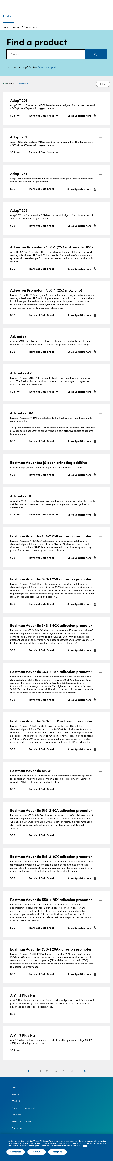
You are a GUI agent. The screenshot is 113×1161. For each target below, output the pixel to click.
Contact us (17, 1128)
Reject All (36, 1152)
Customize (15, 1152)
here (85, 1146)
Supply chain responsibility (24, 1108)
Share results (23, 84)
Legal (14, 1087)
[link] (56, 108)
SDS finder (17, 1101)
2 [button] (47, 1071)
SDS (12, 115)
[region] (56, 1147)
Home (5, 27)
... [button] (51, 1073)
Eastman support (47, 67)
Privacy (15, 1094)
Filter (103, 83)
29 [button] (72, 1071)
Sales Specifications (79, 115)
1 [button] (40, 1071)
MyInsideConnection (21, 1121)
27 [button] (56, 1071)
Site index (16, 1114)
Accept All (57, 1152)
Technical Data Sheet (41, 115)
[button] (28, 1071)
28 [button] (64, 1071)
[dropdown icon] (109, 13)
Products (16, 27)
